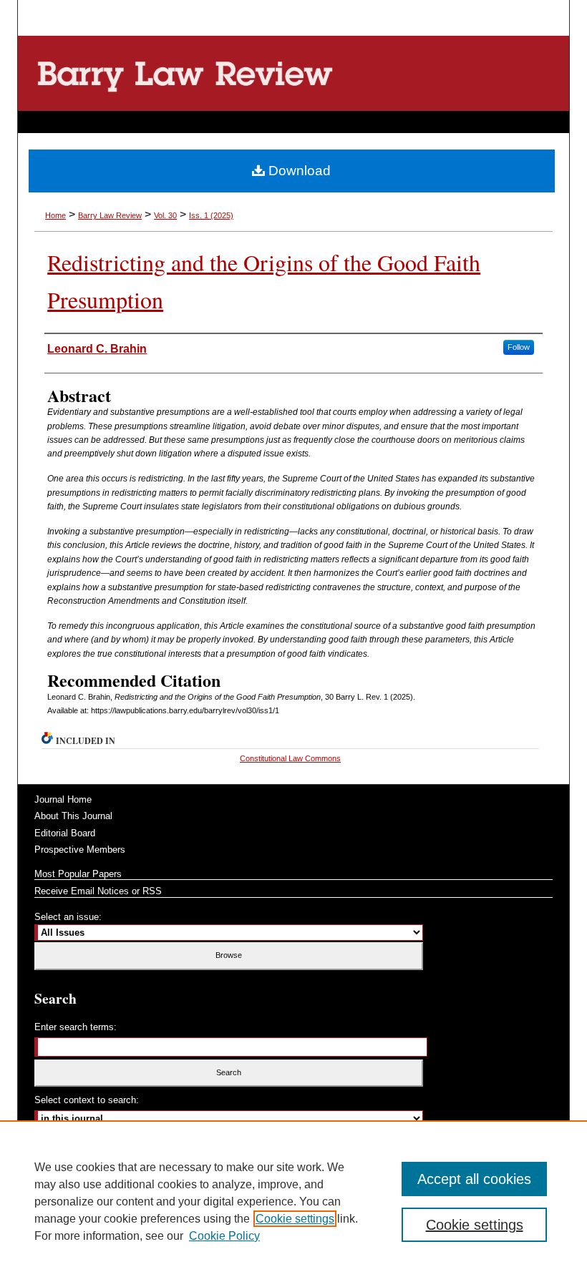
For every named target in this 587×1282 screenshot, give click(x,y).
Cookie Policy (224, 1236)
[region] (293, 1201)
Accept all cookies (474, 1179)
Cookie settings (295, 1219)
